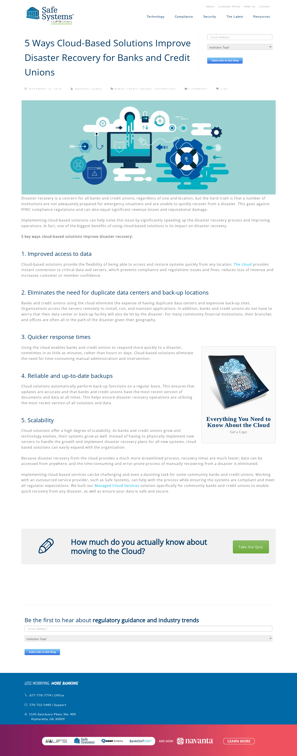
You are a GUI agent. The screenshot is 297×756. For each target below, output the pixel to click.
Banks (120, 88)
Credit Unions (139, 88)
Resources (261, 16)
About (210, 6)
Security (209, 16)
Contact (264, 6)
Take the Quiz (251, 547)
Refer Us (250, 6)
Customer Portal (229, 6)
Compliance (184, 16)
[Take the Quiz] (46, 546)
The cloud (243, 264)
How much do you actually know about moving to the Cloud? (139, 546)
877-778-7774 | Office (46, 695)
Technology (156, 16)
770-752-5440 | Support (46, 705)
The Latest (234, 16)
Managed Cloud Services (117, 485)
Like (224, 88)
